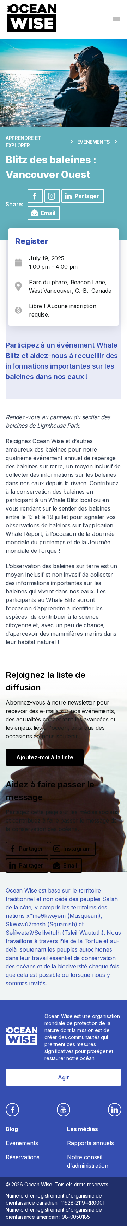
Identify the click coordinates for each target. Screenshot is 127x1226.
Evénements (93, 142)
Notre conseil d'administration (87, 1161)
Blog (12, 1129)
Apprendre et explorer (23, 141)
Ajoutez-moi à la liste (44, 757)
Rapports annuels (90, 1143)
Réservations (23, 1157)
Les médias (82, 1129)
